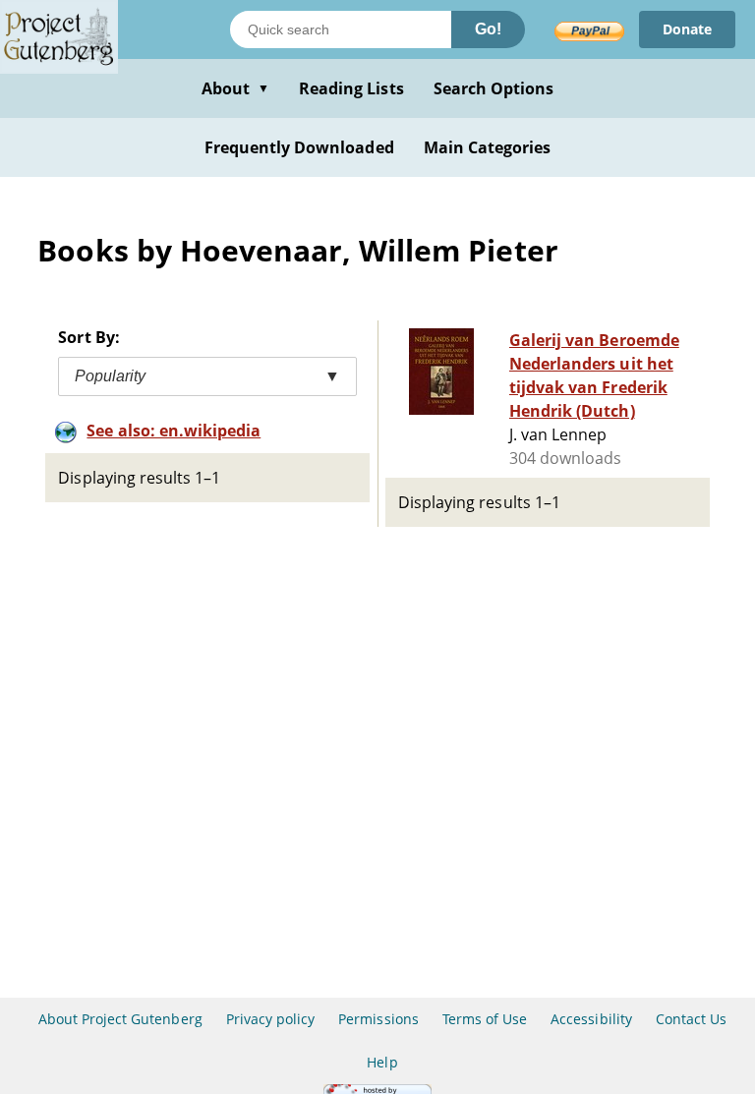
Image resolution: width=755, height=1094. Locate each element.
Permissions (378, 1018)
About (235, 88)
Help (382, 1062)
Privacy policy (271, 1018)
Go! (488, 29)
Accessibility (591, 1018)
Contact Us (691, 1018)
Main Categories (488, 147)
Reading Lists (351, 88)
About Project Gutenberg (120, 1018)
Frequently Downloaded (299, 147)
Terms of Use (484, 1018)
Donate (687, 29)
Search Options (494, 88)
